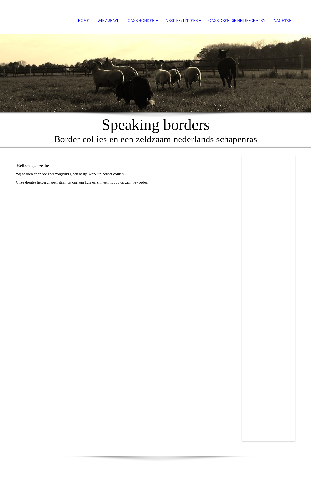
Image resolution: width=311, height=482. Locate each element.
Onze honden (141, 20)
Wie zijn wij (108, 20)
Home (83, 20)
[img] (155, 73)
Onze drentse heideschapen (236, 20)
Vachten (283, 20)
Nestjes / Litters (181, 20)
